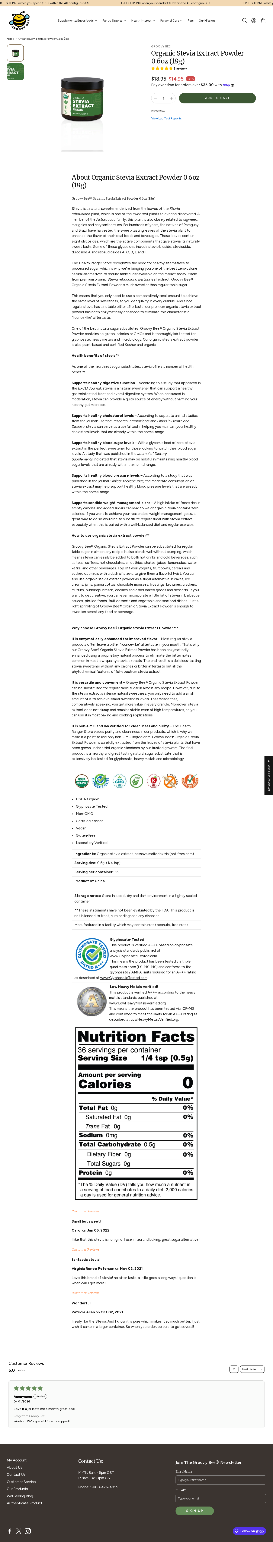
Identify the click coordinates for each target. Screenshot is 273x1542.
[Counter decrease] (155, 98)
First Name (184, 1471)
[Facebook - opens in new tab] (10, 1531)
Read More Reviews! (88, 1336)
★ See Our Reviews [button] (269, 775)
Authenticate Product (24, 1503)
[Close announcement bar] (269, 3)
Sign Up (194, 1511)
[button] (244, 21)
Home (10, 38)
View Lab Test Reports (166, 118)
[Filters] (233, 1369)
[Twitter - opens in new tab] (18, 1531)
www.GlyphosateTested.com (133, 956)
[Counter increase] (171, 98)
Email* (181, 1490)
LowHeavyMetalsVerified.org (154, 1019)
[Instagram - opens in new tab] (28, 1531)
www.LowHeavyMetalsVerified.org (137, 1003)
